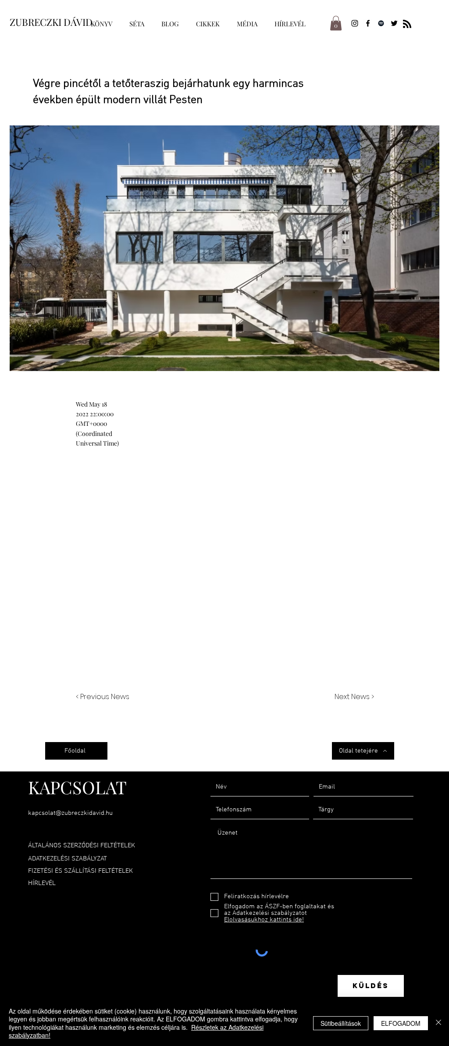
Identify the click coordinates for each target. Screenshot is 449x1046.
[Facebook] (367, 23)
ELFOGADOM (400, 1023)
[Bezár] (438, 1023)
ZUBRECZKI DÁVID (51, 22)
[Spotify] (381, 23)
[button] (336, 23)
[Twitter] (394, 23)
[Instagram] (354, 23)
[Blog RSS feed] (407, 24)
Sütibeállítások (341, 1023)
